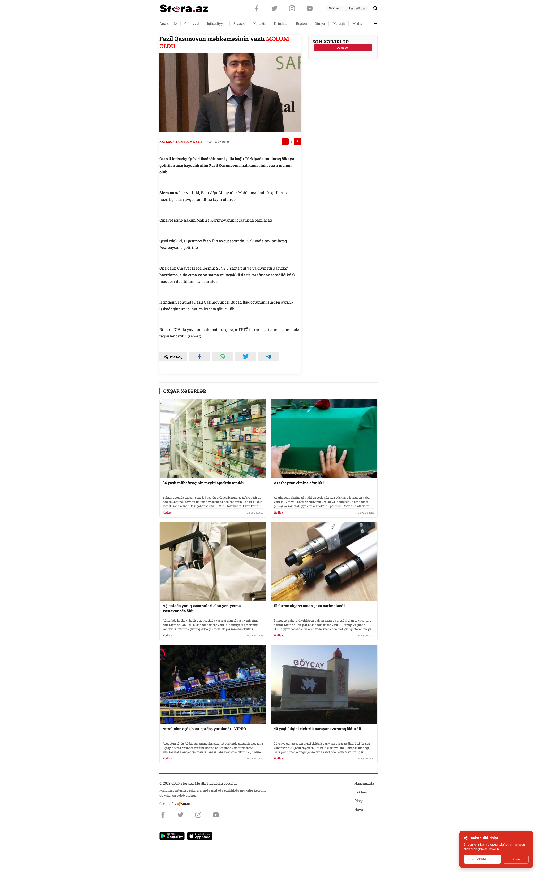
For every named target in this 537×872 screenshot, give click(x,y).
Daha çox (343, 47)
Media (357, 23)
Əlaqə (359, 800)
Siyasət (239, 23)
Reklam (334, 8)
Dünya (320, 23)
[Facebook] (256, 8)
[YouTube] (309, 8)
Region (301, 23)
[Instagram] (292, 8)
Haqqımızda (364, 783)
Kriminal (281, 23)
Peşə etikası (357, 8)
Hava (358, 809)
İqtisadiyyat (216, 23)
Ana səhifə (168, 23)
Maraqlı (338, 23)
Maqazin (259, 23)
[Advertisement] (343, 73)
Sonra (516, 859)
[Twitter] (274, 8)
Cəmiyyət (191, 23)
